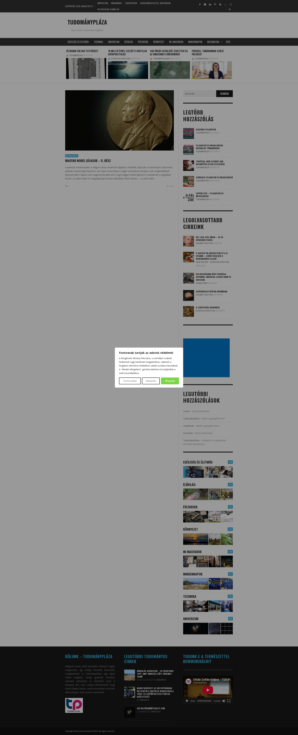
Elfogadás (170, 380)
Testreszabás (130, 380)
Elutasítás (151, 380)
